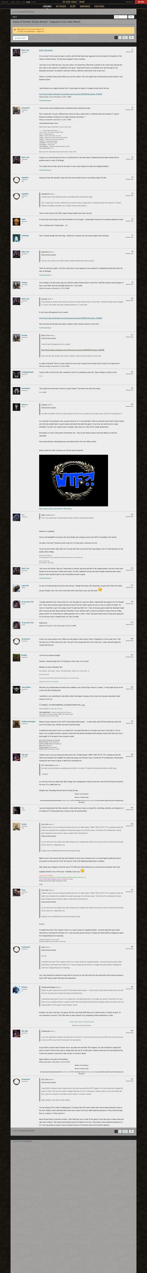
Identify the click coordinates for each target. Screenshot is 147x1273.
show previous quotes (48, 255)
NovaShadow (26, 388)
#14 (132, 404)
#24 (132, 754)
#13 (132, 388)
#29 (132, 987)
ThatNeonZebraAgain (29, 721)
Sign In (15, 17)
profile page (47, 678)
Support (33, 2)
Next (125, 37)
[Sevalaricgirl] (16, 641)
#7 (132, 235)
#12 (132, 372)
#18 (132, 601)
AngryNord (25, 177)
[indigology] (16, 238)
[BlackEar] (16, 657)
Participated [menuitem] (99, 6)
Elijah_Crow (25, 50)
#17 (132, 585)
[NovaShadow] (16, 391)
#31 (132, 1079)
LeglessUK (25, 585)
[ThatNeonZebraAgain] (16, 724)
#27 (132, 890)
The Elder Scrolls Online (74, 1)
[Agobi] (16, 222)
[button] (131, 37)
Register (21, 1141)
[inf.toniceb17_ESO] (16, 604)
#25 (132, 807)
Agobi (23, 219)
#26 (132, 824)
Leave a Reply (21, 38)
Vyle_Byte (25, 755)
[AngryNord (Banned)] (16, 180)
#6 (132, 219)
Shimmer (24, 987)
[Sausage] (16, 285)
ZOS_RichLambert (47, 765)
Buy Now (141, 1)
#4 (132, 177)
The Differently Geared (45, 100)
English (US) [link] (4, 2)
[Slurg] (16, 892)
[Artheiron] (16, 407)
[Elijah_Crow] (16, 52)
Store (23, 2)
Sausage (24, 282)
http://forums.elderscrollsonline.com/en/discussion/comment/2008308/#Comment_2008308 (70, 94)
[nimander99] (16, 110)
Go (131, 17)
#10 (132, 298)
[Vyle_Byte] (16, 757)
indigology (25, 235)
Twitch (80, 1022)
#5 (132, 193)
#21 (132, 655)
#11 (132, 335)
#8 (132, 251)
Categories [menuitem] (47, 6)
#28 (132, 947)
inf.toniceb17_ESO (28, 602)
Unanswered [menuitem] (85, 6)
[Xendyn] (16, 826)
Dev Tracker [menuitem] (61, 6)
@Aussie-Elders (58, 709)
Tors (23, 515)
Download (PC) (130, 1)
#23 (132, 721)
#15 (132, 514)
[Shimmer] (16, 989)
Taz (23, 808)
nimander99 (25, 108)
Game (13, 2)
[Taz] (16, 810)
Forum (28, 2)
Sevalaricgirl (26, 639)
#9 (132, 282)
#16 (132, 568)
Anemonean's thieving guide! (51, 681)
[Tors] (16, 517)
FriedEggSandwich (28, 372)
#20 (132, 639)
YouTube (71, 1022)
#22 (132, 687)
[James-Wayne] (16, 690)
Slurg (23, 890)
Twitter (76, 1022)
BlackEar (24, 655)
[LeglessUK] (16, 588)
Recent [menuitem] (73, 6)
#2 (132, 108)
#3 (132, 157)
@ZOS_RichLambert (46, 50)
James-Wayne (26, 687)
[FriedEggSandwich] (16, 374)
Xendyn (24, 824)
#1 (132, 50)
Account (18, 2)
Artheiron (25, 404)
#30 (132, 1031)
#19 (132, 622)
